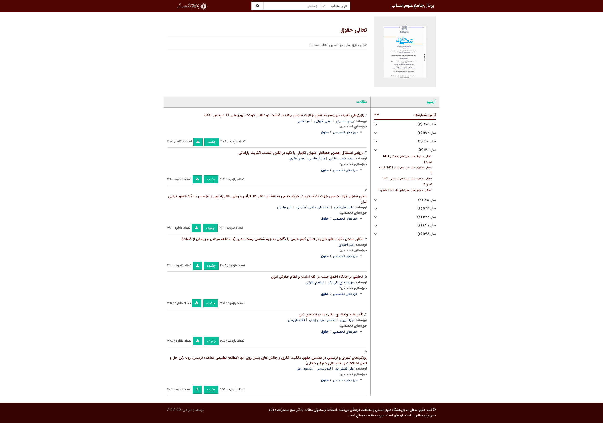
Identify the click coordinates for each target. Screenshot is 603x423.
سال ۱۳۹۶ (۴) (426, 234)
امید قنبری (303, 121)
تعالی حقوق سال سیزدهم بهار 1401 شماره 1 (404, 190)
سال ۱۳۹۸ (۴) (426, 217)
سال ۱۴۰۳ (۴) (426, 132)
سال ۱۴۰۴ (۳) (426, 124)
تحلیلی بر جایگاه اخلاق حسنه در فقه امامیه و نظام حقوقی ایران (317, 277)
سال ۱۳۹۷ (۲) (426, 225)
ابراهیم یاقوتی (315, 282)
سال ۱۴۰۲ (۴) (427, 141)
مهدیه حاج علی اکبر (341, 282)
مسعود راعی (304, 368)
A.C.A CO (174, 409)
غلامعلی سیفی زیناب (322, 320)
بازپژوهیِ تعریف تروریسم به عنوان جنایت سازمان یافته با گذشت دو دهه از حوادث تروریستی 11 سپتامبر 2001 (284, 115)
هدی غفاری (296, 158)
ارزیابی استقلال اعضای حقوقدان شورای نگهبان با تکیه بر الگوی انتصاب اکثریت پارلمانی (300, 153)
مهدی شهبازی (323, 121)
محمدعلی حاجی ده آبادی (313, 207)
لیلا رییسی (324, 368)
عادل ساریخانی (344, 207)
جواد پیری (347, 320)
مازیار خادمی (316, 158)
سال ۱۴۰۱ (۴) (427, 149)
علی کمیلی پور (344, 368)
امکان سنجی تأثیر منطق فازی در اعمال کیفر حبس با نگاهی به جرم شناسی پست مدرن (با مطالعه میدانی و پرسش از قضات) (272, 239)
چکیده (212, 141)
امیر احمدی (346, 244)
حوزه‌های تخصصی (345, 132)
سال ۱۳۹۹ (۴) (426, 208)
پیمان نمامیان (345, 121)
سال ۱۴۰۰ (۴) (427, 200)
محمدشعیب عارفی (341, 158)
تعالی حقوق (353, 30)
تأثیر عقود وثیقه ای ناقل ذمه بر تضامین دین (331, 314)
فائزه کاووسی (296, 320)
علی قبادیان (284, 207)
